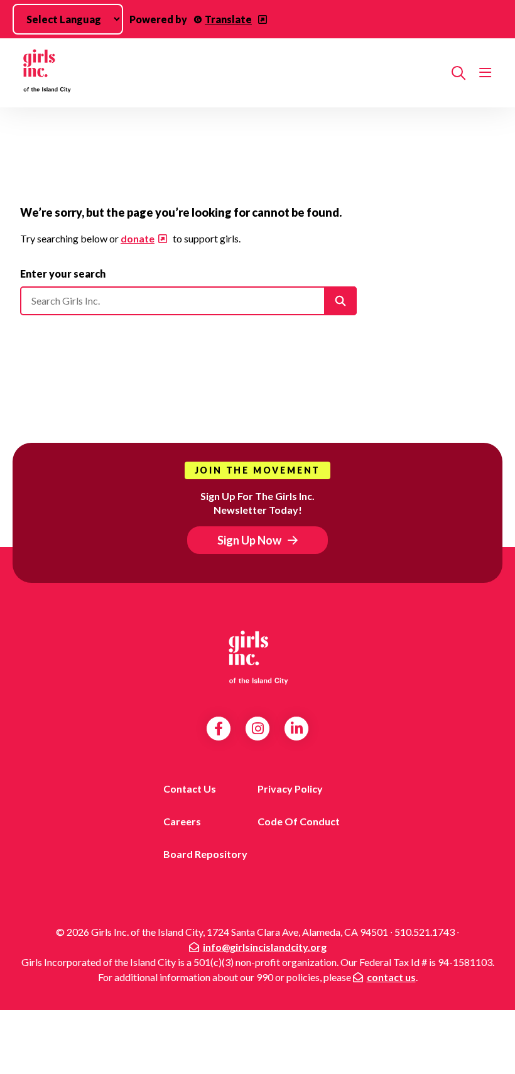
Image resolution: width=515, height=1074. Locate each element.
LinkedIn (296, 728)
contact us (391, 977)
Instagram (258, 728)
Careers (182, 821)
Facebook (218, 728)
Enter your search (63, 273)
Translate (228, 19)
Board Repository (205, 854)
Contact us (189, 789)
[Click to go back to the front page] (231, 72)
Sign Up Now (249, 540)
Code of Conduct (299, 821)
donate (137, 238)
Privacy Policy (290, 789)
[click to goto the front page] (257, 657)
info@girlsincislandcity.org (265, 947)
